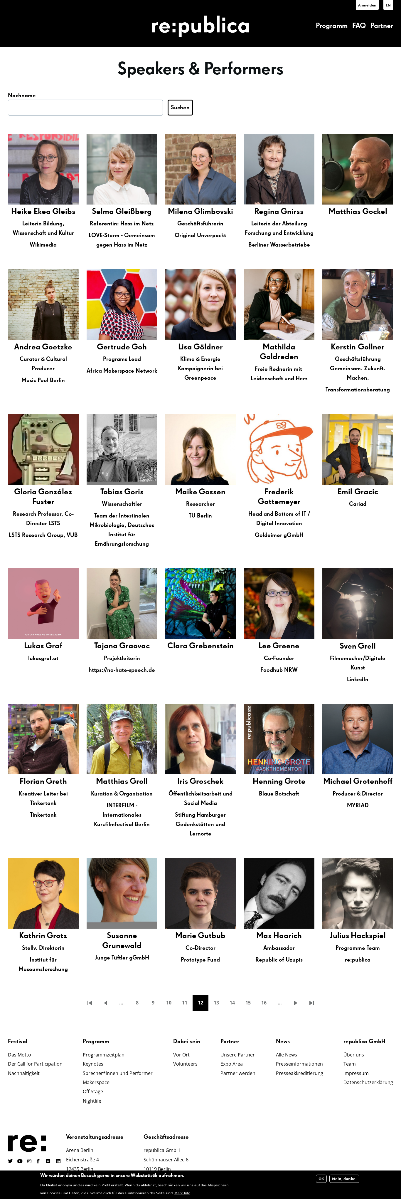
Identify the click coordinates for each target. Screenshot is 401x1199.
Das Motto (19, 1054)
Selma (103, 211)
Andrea (27, 347)
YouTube (20, 1161)
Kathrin (32, 936)
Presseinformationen (299, 1064)
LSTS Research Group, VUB (43, 535)
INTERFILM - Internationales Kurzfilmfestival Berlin (122, 815)
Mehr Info (182, 1192)
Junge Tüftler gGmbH (122, 958)
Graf (54, 646)
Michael (337, 781)
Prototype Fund (200, 960)
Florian (32, 781)
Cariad (357, 504)
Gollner (371, 347)
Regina (267, 211)
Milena (180, 211)
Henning (268, 781)
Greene (285, 646)
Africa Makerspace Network (122, 371)
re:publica (357, 960)
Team (349, 1064)
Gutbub (211, 936)
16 (266, 1004)
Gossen (212, 492)
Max (264, 936)
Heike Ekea (31, 211)
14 (235, 1004)
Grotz (57, 936)
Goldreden (279, 357)
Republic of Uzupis (279, 960)
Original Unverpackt (200, 235)
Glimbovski (213, 211)
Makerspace (96, 1082)
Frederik (279, 492)
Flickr (51, 1161)
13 (219, 1004)
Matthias (344, 211)
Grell (367, 646)
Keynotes (93, 1064)
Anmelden (367, 5)
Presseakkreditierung (299, 1073)
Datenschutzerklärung (368, 1082)
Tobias (111, 492)
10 (171, 1004)
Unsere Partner (237, 1054)
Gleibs (63, 211)
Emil (346, 492)
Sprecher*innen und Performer (118, 1073)
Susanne (122, 936)
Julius (339, 936)
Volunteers (185, 1064)
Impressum (356, 1073)
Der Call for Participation (35, 1064)
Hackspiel (368, 936)
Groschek (206, 781)
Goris (134, 492)
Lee (265, 646)
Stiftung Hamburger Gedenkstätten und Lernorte (200, 824)
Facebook (39, 1161)
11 (187, 1004)
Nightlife (92, 1101)
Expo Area (231, 1064)
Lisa (185, 347)
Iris (182, 781)
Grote (295, 781)
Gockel (374, 211)
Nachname (22, 95)
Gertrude (113, 347)
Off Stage (93, 1091)
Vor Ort (181, 1054)
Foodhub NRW (279, 670)
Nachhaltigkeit (24, 1073)
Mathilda (279, 347)
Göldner (208, 347)
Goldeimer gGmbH (279, 535)
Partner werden (237, 1073)
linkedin (59, 1161)
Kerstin (344, 347)
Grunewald (121, 946)
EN (388, 5)
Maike (186, 492)
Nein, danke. (344, 1178)
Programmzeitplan (103, 1054)
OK (321, 1178)
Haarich (287, 936)
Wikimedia (43, 245)
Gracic (366, 492)
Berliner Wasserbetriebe (279, 245)
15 (250, 1004)
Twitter (10, 1161)
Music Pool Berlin (43, 380)
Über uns (353, 1054)
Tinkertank (43, 815)
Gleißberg (133, 211)
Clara (177, 646)
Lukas (34, 646)
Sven (348, 646)
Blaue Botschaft (279, 794)
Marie (185, 936)
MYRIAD (358, 805)
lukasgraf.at (43, 658)
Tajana (106, 646)
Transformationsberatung (358, 390)
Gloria (25, 492)
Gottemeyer (279, 502)
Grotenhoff (372, 781)
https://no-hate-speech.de (122, 670)
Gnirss (292, 211)
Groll (139, 781)
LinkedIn (357, 679)
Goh (139, 347)
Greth (56, 781)
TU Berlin (200, 516)
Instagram (29, 1161)
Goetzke (57, 347)
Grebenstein (211, 646)
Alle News (286, 1054)
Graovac (134, 646)
